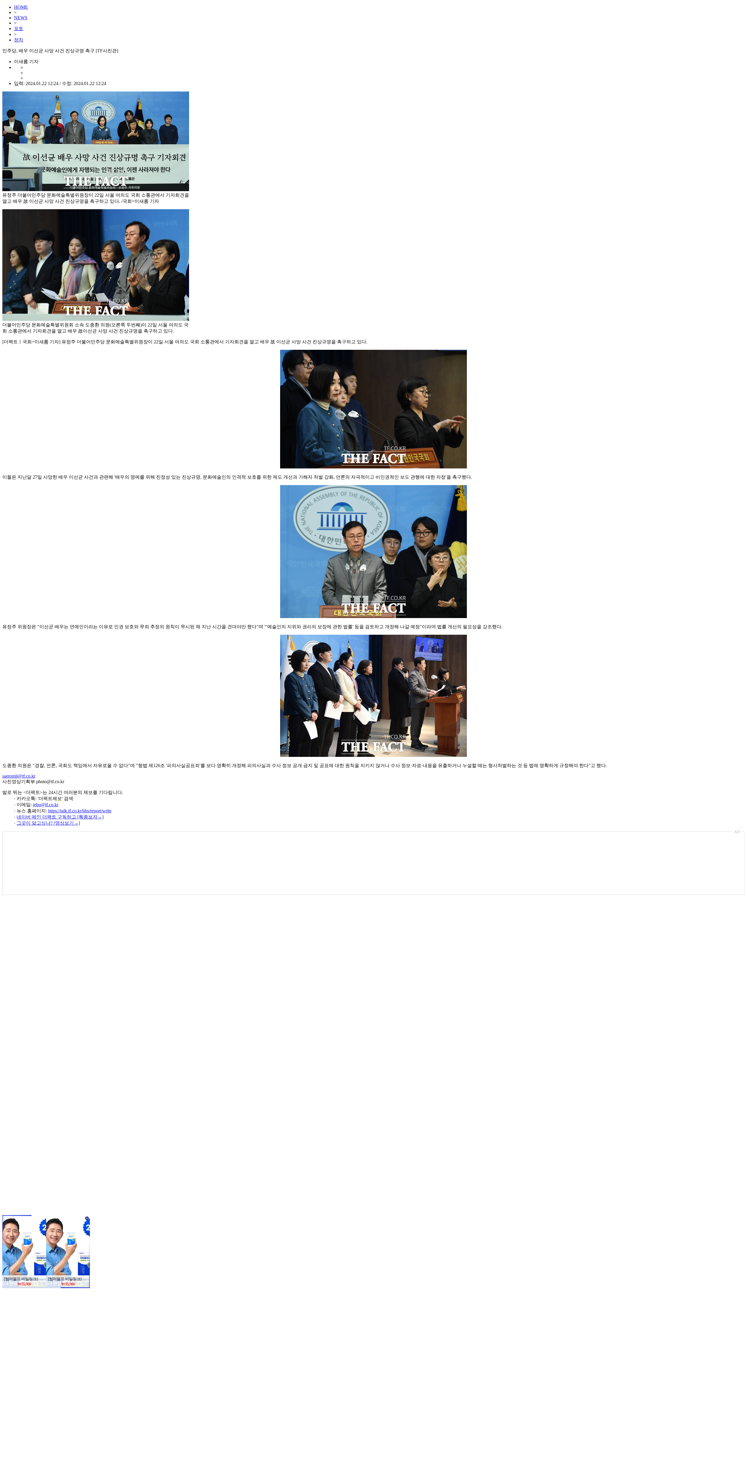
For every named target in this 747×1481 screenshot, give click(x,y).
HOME (21, 7)
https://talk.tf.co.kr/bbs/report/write (79, 810)
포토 (18, 28)
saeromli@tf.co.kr (18, 776)
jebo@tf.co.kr (45, 804)
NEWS (20, 17)
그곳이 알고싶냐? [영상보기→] (48, 823)
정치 (18, 39)
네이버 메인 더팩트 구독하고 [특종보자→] (60, 816)
